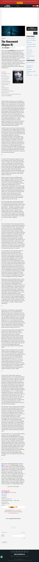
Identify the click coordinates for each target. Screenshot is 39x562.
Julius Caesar (29, 50)
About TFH (22, 556)
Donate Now (19, 2)
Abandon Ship (32, 75)
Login (24, 532)
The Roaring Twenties (31, 44)
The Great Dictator (30, 56)
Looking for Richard (31, 38)
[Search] (35, 33)
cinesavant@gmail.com (13, 513)
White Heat (29, 54)
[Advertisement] (19, 17)
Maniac (28, 58)
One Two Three (30, 52)
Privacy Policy (17, 556)
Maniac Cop (29, 42)
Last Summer (29, 69)
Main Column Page (17, 510)
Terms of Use (12, 556)
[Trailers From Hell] (5, 6)
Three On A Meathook (31, 40)
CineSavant (3, 38)
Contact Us (27, 556)
